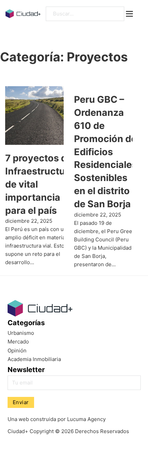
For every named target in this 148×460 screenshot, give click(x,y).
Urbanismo (21, 333)
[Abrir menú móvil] (129, 14)
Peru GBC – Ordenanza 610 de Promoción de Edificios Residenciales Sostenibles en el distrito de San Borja (105, 151)
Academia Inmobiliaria (34, 359)
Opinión (17, 350)
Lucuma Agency (86, 419)
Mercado (18, 341)
